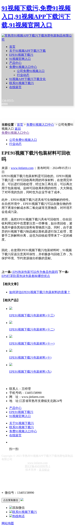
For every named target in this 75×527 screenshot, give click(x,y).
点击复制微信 (10, 500)
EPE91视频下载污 (21, 54)
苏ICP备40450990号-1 (37, 466)
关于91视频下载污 (21, 423)
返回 (18, 128)
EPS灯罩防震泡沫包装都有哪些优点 (26, 276)
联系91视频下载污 (21, 83)
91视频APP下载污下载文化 (27, 79)
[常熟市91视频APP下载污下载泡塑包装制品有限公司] (37, 39)
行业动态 (23, 75)
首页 (12, 46)
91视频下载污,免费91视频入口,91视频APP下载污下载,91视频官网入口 (36, 16)
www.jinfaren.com (22, 168)
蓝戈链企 (44, 469)
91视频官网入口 (20, 58)
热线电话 (18, 516)
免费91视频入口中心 (23, 67)
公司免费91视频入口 (31, 71)
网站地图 (8, 523)
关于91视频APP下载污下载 (27, 50)
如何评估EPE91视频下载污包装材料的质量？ (39, 292)
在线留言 (15, 87)
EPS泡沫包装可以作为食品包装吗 (35, 272)
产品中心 (15, 62)
